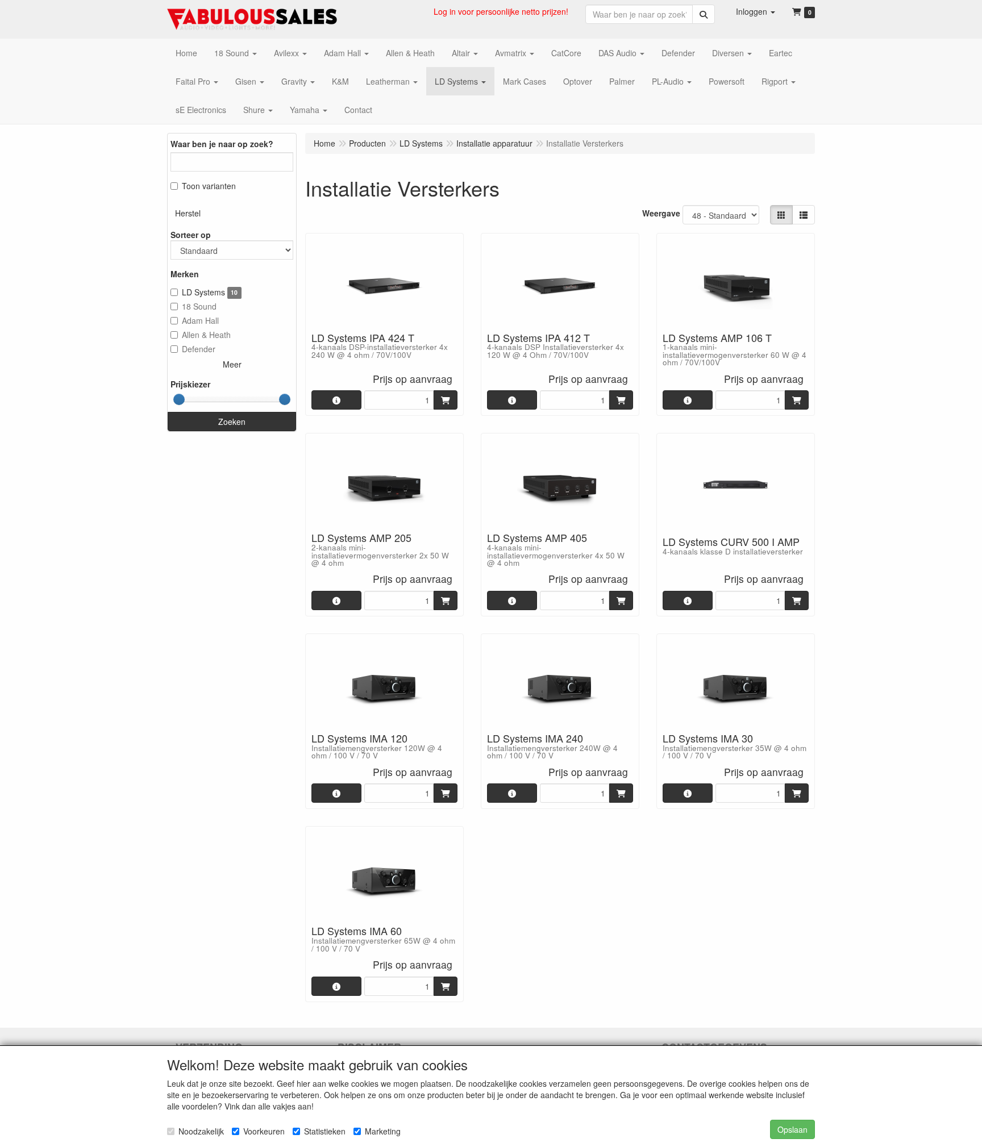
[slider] (179, 399)
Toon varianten (209, 185)
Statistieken (325, 1131)
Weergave (661, 213)
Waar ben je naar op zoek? (221, 143)
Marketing (383, 1131)
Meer (232, 364)
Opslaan (792, 1129)
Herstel (188, 213)
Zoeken (232, 421)
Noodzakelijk (201, 1131)
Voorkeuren (264, 1131)
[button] (755, 11)
